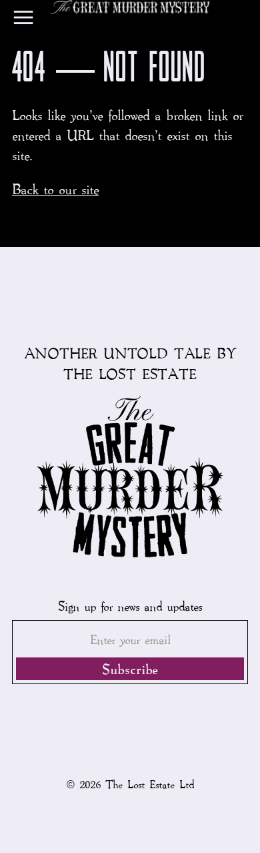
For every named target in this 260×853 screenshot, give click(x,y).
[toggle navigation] (23, 20)
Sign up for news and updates (130, 605)
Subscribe (130, 668)
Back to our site (55, 189)
